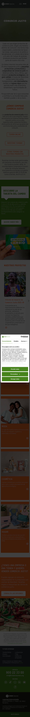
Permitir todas (15, 369)
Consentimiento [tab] (6, 341)
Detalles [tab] (16, 341)
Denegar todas (15, 379)
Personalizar (14, 374)
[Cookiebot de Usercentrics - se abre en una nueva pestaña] (21, 337)
